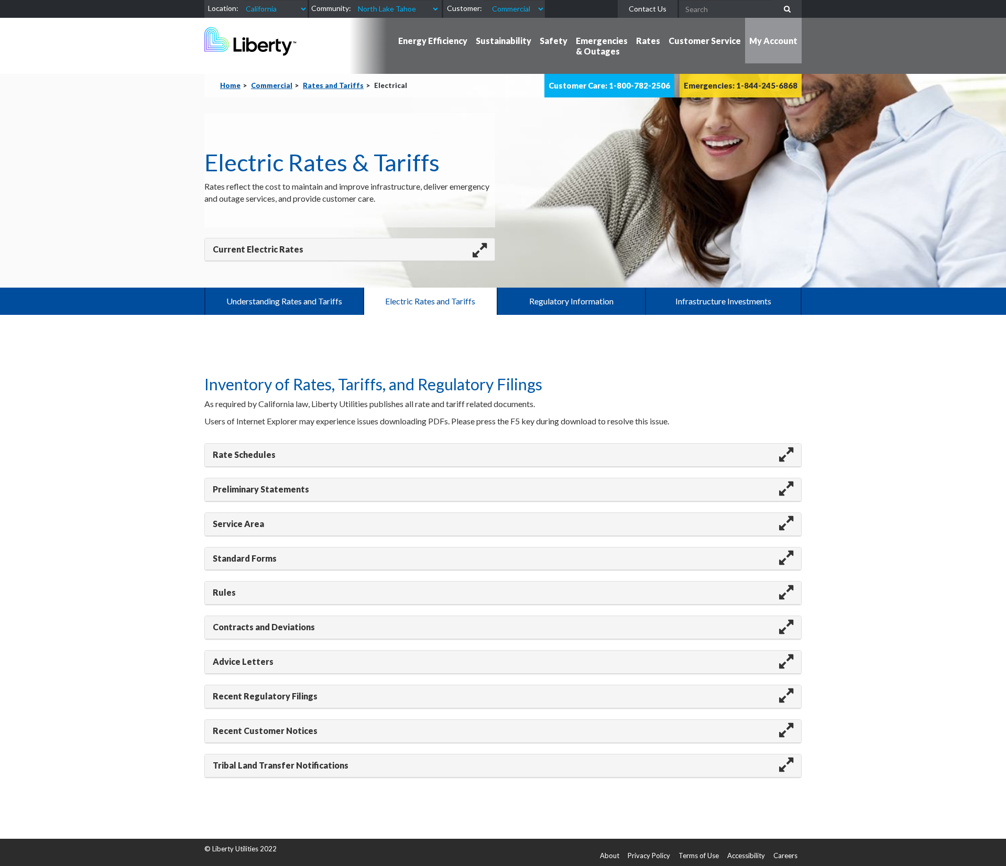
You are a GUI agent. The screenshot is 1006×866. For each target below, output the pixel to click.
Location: (223, 8)
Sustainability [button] (503, 41)
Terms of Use (699, 855)
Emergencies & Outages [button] (602, 46)
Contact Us (647, 8)
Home (230, 85)
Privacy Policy (649, 855)
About (609, 855)
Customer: (464, 8)
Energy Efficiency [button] (432, 41)
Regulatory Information (571, 301)
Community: (331, 8)
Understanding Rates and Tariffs (284, 301)
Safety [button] (553, 41)
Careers (785, 855)
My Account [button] (773, 41)
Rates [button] (648, 41)
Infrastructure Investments (723, 301)
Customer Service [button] (705, 41)
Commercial (271, 85)
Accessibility (746, 855)
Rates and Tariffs (333, 85)
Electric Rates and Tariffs (430, 301)
